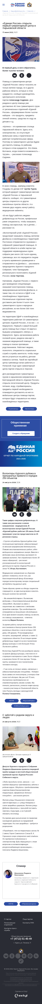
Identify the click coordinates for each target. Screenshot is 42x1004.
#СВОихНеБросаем (21, 706)
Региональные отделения (9, 924)
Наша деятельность (18, 11)
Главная (5, 11)
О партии (7, 919)
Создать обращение (21, 433)
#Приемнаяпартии (29, 904)
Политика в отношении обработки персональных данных (21, 982)
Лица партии (28, 919)
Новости (30, 11)
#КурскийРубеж (28, 701)
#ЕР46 (11, 701)
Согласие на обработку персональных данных (21, 985)
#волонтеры (29, 409)
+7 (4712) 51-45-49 (21, 938)
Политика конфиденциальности (21, 979)
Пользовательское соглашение (21, 977)
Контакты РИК (28, 923)
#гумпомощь (13, 409)
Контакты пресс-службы (10, 929)
